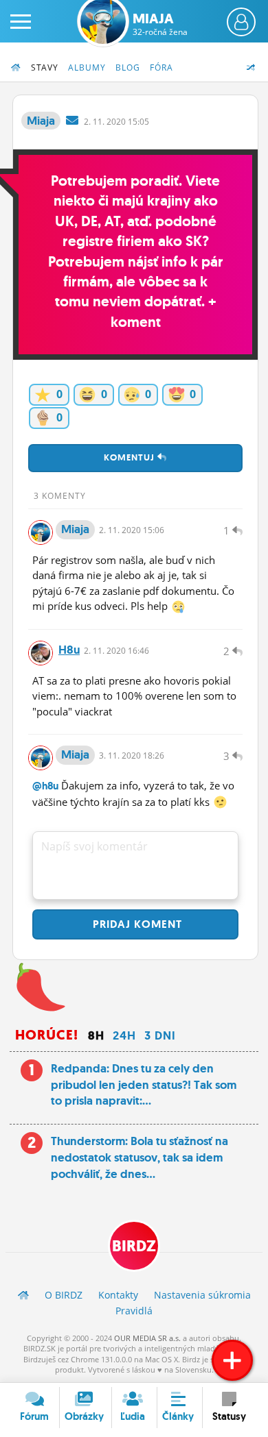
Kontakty (118, 1294)
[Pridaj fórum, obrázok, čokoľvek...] (232, 1360)
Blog (127, 67)
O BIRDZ (63, 1294)
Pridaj (135, 924)
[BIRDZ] (23, 1294)
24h (124, 1035)
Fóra (161, 67)
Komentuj (130, 457)
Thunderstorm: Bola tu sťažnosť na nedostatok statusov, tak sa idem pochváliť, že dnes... (139, 1157)
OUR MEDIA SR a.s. (147, 1338)
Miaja (160, 24)
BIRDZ (134, 1246)
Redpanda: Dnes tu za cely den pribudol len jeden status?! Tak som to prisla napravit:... (143, 1085)
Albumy (87, 67)
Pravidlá (134, 1310)
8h (96, 1035)
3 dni (160, 1035)
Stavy (44, 67)
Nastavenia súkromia (202, 1294)
